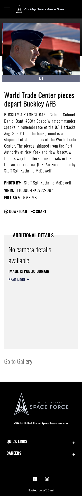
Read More (18, 279)
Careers (14, 453)
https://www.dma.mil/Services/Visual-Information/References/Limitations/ (35, 335)
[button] (7, 9)
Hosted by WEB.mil (41, 490)
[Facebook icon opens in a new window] (35, 479)
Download (17, 211)
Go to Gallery (18, 361)
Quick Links (17, 441)
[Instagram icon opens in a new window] (47, 479)
